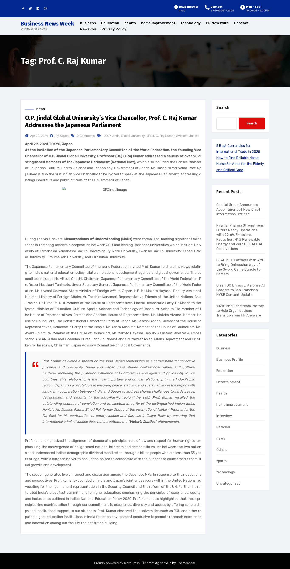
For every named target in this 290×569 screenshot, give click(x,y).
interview (224, 416)
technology (191, 23)
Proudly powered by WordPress (117, 563)
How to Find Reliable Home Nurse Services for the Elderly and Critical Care (240, 164)
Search (222, 107)
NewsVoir (88, 29)
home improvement (158, 23)
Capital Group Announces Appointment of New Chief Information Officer (238, 209)
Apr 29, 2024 (39, 136)
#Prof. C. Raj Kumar (160, 136)
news (40, 109)
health (130, 23)
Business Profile (229, 360)
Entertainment (228, 382)
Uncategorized (228, 483)
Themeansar (186, 563)
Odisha (222, 450)
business (88, 23)
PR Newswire (217, 23)
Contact (241, 23)
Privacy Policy (113, 29)
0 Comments (86, 136)
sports (221, 461)
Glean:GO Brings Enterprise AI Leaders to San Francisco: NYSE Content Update (240, 290)
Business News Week (47, 23)
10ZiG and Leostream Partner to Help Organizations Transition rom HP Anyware (240, 310)
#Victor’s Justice (187, 136)
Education (110, 23)
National (223, 427)
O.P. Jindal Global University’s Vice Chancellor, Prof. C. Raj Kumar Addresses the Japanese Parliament (111, 121)
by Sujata (62, 136)
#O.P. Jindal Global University (124, 136)
